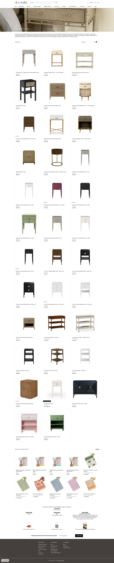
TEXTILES (64, 6)
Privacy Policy (41, 547)
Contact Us (40, 552)
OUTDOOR (82, 6)
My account (40, 554)
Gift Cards (53, 547)
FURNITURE (21, 6)
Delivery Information (42, 544)
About (52, 544)
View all (97, 449)
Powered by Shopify (60, 560)
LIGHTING (57, 6)
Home (16, 26)
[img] (57, 508)
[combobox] (44, 2)
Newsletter (65, 546)
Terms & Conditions (42, 549)
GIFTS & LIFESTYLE (72, 6)
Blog (64, 544)
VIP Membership (54, 546)
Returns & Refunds (42, 546)
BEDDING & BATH (47, 6)
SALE (96, 6)
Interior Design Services (55, 552)
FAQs (39, 551)
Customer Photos (67, 547)
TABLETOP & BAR (37, 6)
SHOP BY (89, 6)
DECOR (28, 6)
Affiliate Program (54, 549)
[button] (14, 519)
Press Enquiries (54, 551)
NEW (16, 6)
